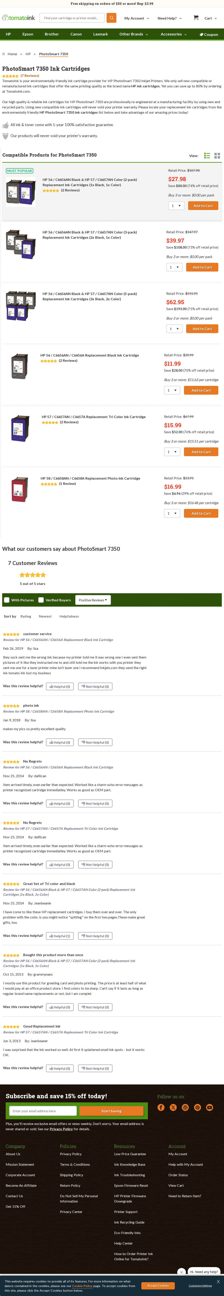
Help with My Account (185, 1164)
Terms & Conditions (75, 1164)
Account (177, 1146)
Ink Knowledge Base (129, 1164)
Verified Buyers (58, 600)
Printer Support (126, 1211)
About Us (13, 1154)
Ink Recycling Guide (129, 1222)
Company (15, 1146)
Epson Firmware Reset (131, 1185)
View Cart (176, 1185)
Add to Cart (206, 205)
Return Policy (70, 1185)
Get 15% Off (15, 1206)
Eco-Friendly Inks (127, 1233)
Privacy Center (71, 1211)
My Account (177, 1154)
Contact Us (14, 1196)
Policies (68, 1146)
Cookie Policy (82, 1286)
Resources (124, 1146)
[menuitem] (137, 18)
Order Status (178, 1175)
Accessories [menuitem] (171, 34)
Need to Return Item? (184, 1196)
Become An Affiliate (21, 1185)
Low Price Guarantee (130, 1154)
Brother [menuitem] (52, 34)
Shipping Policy (71, 1175)
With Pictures (22, 600)
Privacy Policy (61, 1129)
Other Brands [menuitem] (131, 34)
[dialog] (112, 1286)
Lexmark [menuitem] (100, 34)
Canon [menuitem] (76, 34)
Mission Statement (20, 1164)
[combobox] (77, 18)
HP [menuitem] (8, 34)
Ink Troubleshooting (129, 1175)
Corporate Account (20, 1175)
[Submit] (111, 18)
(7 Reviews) (30, 75)
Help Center (123, 1243)
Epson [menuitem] (28, 34)
